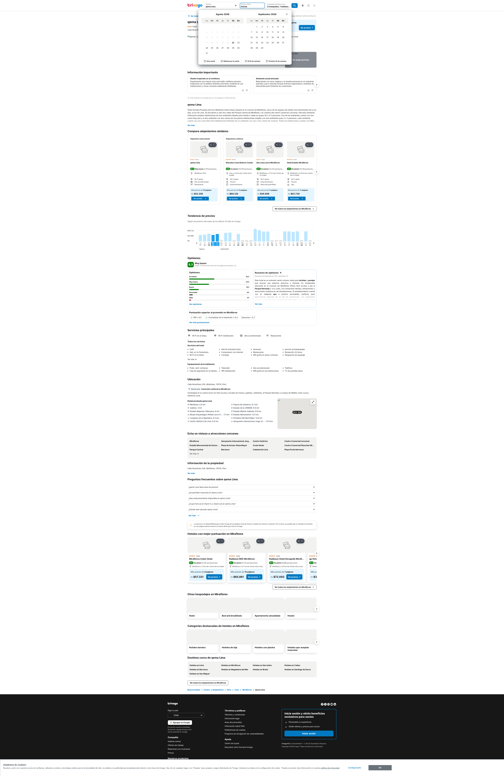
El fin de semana (254, 61)
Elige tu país (173, 710)
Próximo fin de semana (277, 61)
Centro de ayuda (232, 743)
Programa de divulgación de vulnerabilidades (244, 734)
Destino (208, 4)
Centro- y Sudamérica (213, 690)
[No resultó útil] (246, 90)
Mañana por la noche (231, 61)
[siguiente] (286, 14)
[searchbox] (222, 6)
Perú (229, 690)
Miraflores (247, 690)
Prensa (171, 753)
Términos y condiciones (235, 714)
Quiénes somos (174, 741)
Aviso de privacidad (233, 722)
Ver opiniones (195, 304)
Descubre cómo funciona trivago (239, 747)
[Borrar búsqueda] (235, 5)
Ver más (191, 125)
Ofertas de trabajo (176, 745)
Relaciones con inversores (179, 749)
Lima (237, 690)
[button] (222, 5)
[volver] (196, 243)
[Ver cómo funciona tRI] (235, 266)
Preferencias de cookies (235, 730)
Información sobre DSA (234, 726)
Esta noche (211, 61)
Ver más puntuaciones (199, 322)
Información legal (232, 718)
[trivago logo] (195, 5)
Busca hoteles (194, 690)
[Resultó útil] (243, 90)
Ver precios (305, 28)
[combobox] (221, 5)
